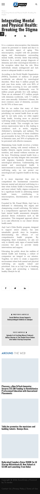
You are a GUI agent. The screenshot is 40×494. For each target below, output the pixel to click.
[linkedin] (25, 36)
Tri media (8, 483)
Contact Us (6, 489)
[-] (20, 4)
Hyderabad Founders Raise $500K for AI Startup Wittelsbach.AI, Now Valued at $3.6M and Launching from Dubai (19, 464)
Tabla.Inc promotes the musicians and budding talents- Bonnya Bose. (18, 427)
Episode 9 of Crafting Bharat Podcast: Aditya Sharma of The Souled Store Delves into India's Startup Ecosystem (20, 337)
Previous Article (21, 314)
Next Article (19, 332)
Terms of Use (32, 489)
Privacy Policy (19, 489)
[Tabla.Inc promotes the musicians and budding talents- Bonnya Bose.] (20, 411)
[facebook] (6, 36)
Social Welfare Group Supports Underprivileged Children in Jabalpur (20, 318)
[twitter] (15, 36)
